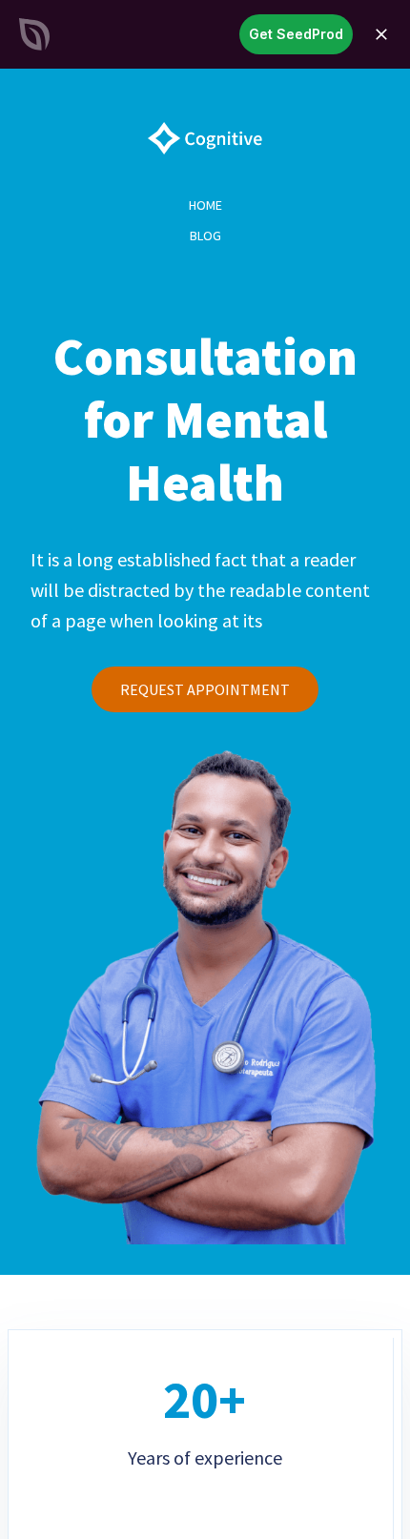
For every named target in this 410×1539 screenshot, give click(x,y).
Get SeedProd (296, 34)
